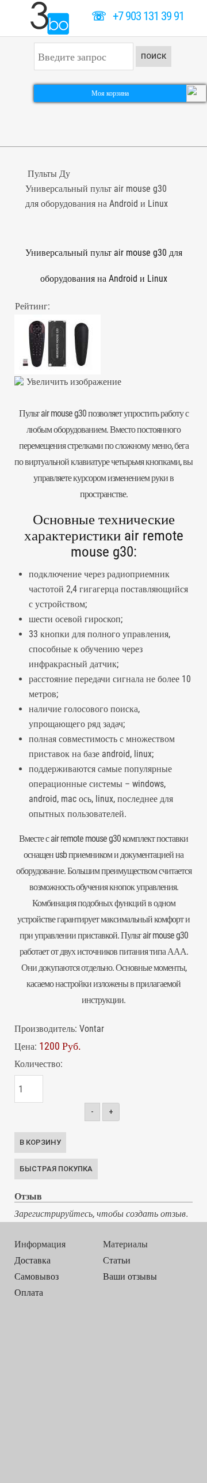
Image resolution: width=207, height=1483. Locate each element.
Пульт (131, 935)
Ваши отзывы (130, 1276)
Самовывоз (36, 1276)
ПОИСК (153, 56)
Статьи (117, 1260)
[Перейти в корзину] (196, 92)
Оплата (28, 1292)
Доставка (32, 1260)
